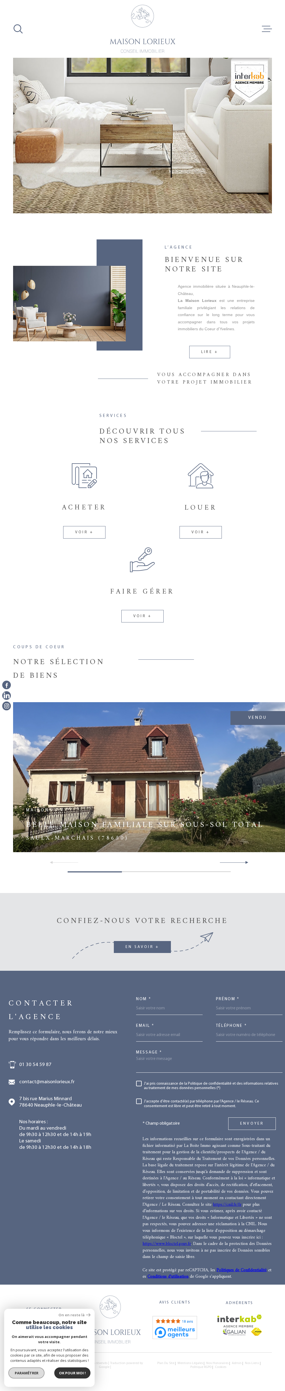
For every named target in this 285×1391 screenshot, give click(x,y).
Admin (237, 1363)
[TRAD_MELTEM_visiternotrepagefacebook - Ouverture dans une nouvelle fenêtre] (6, 685)
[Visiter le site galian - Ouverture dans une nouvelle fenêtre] (234, 1331)
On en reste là (71, 1315)
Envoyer (252, 1124)
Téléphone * (231, 1026)
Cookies (220, 1367)
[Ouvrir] (18, 29)
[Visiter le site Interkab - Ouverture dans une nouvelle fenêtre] (239, 1321)
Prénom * (228, 999)
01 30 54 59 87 (35, 1064)
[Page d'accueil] (142, 29)
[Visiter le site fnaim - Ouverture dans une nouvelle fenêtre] (256, 1332)
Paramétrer (26, 1372)
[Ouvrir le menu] (267, 29)
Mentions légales (190, 1363)
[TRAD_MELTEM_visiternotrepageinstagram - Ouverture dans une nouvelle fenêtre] (6, 706)
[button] (244, 862)
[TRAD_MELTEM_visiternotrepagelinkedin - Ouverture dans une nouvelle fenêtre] (6, 695)
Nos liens (252, 1363)
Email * (145, 1026)
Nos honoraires (217, 1363)
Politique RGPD (201, 1367)
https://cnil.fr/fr (227, 1205)
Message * (149, 1052)
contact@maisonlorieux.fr (47, 1082)
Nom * (143, 999)
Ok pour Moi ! (72, 1372)
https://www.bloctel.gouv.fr (166, 1244)
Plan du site (165, 1363)
